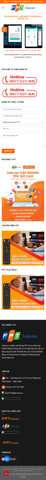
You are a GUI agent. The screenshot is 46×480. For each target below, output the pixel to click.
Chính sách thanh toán (23, 471)
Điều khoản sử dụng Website (31, 469)
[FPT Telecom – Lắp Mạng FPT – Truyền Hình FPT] (23, 8)
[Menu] (3, 7)
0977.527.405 (18, 387)
